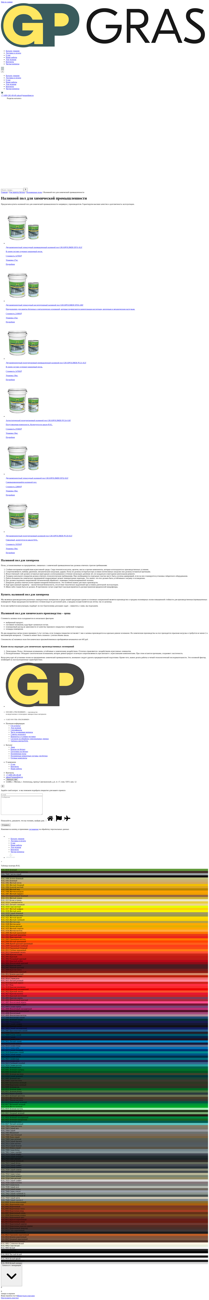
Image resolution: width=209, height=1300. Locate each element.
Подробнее (10, 264)
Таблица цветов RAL (19, 741)
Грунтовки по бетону (19, 751)
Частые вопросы (12, 64)
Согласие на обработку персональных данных (30, 739)
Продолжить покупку (10, 1298)
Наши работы (11, 57)
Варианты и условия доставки (23, 737)
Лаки (13, 747)
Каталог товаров (12, 51)
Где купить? (16, 726)
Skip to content (6, 2)
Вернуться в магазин (26, 1296)
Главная (4, 192)
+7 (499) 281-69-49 (9, 95)
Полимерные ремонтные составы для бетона (29, 756)
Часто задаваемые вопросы (22, 732)
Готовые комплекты (19, 758)
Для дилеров (11, 60)
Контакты (10, 62)
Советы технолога (18, 734)
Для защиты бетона (17, 192)
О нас (8, 55)
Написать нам (12, 779)
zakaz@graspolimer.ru (25, 95)
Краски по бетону (18, 749)
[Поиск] (25, 189)
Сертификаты (16, 730)
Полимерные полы (34, 192)
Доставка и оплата (13, 53)
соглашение (34, 829)
